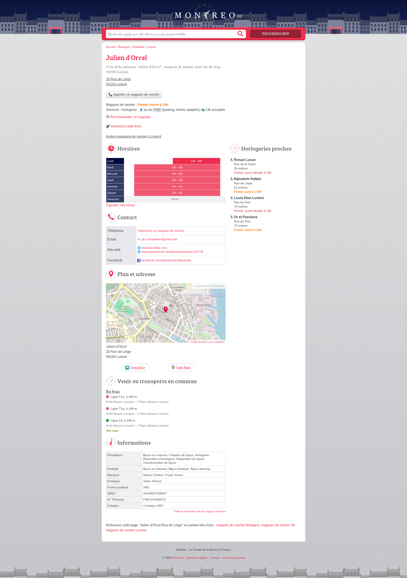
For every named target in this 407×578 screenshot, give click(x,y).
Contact (215, 557)
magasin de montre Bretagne (237, 525)
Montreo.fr (203, 15)
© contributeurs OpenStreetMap (208, 286)
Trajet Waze (137, 367)
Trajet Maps (183, 367)
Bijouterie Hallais (247, 179)
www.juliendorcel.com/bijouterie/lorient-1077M (172, 251)
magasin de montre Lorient (126, 530)
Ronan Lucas (245, 160)
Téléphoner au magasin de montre (160, 230)
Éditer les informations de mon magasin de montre (200, 511)
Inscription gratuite (233, 557)
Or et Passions (246, 217)
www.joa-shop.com (154, 247)
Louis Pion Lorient (249, 198)
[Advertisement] (265, 82)
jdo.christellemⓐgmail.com (160, 239)
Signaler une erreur (120, 205)
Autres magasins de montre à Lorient (133, 136)
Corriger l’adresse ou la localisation (207, 342)
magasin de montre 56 (278, 525)
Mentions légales (197, 557)
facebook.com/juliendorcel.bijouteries (166, 260)
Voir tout (112, 430)
